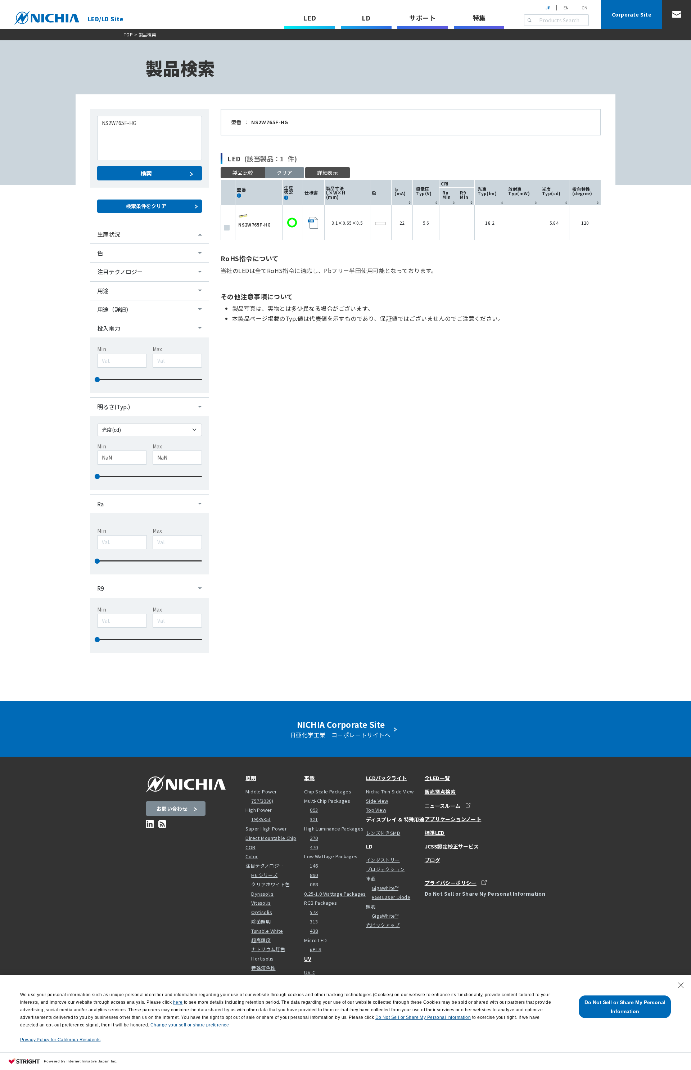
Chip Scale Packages (327, 791)
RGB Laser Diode (391, 897)
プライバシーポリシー (451, 882)
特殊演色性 (263, 968)
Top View (376, 809)
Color (251, 856)
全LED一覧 (437, 777)
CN (584, 7)
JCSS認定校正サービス (452, 846)
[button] (327, 172)
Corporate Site (631, 14)
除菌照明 (261, 921)
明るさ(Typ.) (113, 406)
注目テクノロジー (120, 271)
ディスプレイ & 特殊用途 (395, 819)
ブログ (432, 860)
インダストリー (383, 860)
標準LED (435, 832)
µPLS (315, 949)
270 (314, 838)
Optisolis (261, 912)
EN (566, 7)
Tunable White (267, 930)
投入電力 (108, 328)
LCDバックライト (386, 777)
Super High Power (266, 828)
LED (309, 17)
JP (548, 7)
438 (314, 930)
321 (314, 819)
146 (314, 865)
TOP (128, 34)
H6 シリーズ (264, 875)
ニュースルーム (443, 805)
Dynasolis (262, 893)
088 (314, 884)
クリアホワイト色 (270, 884)
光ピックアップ (383, 925)
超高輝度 (261, 940)
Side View (377, 800)
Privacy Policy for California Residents (60, 1039)
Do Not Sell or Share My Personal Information (624, 1006)
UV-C (309, 972)
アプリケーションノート (453, 818)
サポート (422, 17)
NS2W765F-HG (254, 224)
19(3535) (260, 819)
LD (366, 17)
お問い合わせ (172, 808)
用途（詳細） (114, 309)
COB (250, 847)
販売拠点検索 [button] (440, 791)
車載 (309, 777)
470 (314, 847)
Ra (100, 504)
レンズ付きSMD (383, 833)
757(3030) (262, 800)
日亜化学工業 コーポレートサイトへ (342, 728)
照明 (250, 777)
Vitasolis (261, 902)
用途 (103, 290)
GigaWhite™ (385, 888)
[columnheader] (402, 192)
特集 (479, 17)
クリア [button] (284, 172)
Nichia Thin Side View (390, 791)
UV (307, 958)
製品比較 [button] (242, 172)
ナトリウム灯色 (268, 949)
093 (314, 809)
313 (314, 921)
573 (314, 912)
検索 (146, 173)
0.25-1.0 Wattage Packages (335, 893)
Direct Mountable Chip (270, 838)
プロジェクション (385, 869)
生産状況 (108, 234)
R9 (100, 588)
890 (314, 875)
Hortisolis (262, 958)
